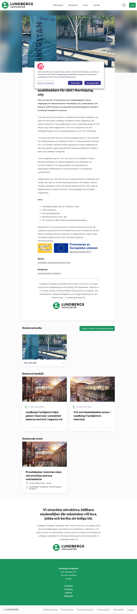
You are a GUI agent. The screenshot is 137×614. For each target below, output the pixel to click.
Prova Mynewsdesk (85, 609)
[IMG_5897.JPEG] (44, 346)
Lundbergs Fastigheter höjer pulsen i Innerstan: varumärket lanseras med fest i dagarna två (44, 416)
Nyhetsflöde (118, 609)
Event (85, 5)
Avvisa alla (75, 83)
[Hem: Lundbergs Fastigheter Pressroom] (17, 5)
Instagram (68, 585)
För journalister (103, 609)
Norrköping (56, 273)
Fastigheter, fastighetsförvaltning (51, 262)
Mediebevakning (50, 609)
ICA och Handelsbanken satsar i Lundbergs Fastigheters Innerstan (92, 416)
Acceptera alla (92, 83)
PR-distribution (67, 609)
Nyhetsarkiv (58, 5)
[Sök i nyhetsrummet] (124, 5)
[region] (69, 75)
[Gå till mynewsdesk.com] (11, 609)
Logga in (130, 609)
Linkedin (68, 592)
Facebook (68, 589)
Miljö (68, 262)
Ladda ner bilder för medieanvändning (97, 328)
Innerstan (41, 273)
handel (48, 273)
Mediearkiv (73, 5)
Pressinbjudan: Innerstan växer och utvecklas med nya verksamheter (44, 475)
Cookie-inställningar (46, 83)
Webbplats (68, 596)
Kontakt (96, 5)
